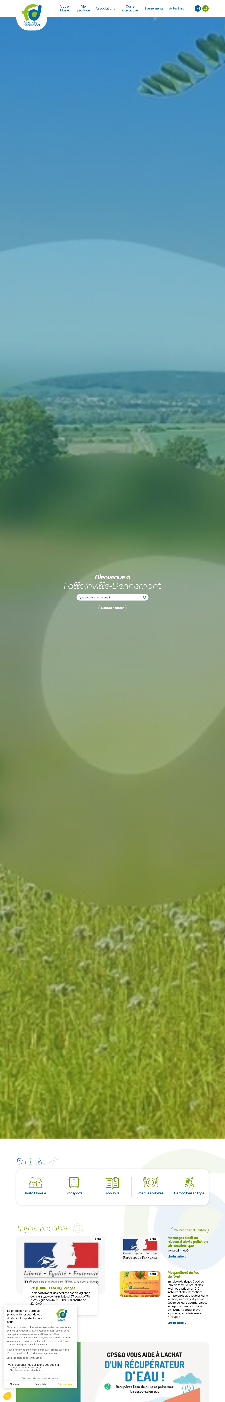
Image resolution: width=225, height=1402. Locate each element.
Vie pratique (83, 8)
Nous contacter (112, 608)
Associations (105, 8)
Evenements (154, 8)
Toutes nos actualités (189, 1230)
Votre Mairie (64, 8)
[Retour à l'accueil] (31, 15)
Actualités (176, 8)
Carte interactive (130, 8)
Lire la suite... (177, 1256)
